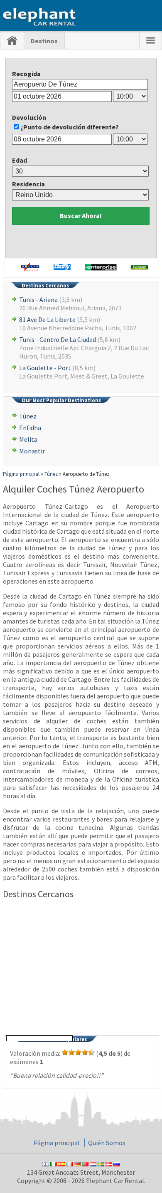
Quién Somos (106, 1143)
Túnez (28, 416)
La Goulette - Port (45, 368)
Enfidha (30, 427)
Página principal (57, 1143)
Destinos (44, 41)
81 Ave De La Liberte (47, 319)
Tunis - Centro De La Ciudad (57, 339)
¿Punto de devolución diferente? (69, 127)
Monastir (32, 451)
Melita (28, 439)
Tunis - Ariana (38, 299)
